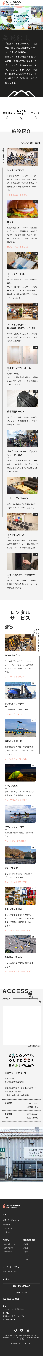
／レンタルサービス (10, 1228)
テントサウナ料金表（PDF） (16, 882)
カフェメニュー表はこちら (18, 246)
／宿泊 (25, 1252)
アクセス (6, 1279)
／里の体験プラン (9, 1252)
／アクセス (6, 1232)
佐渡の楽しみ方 (29, 1240)
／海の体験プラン (9, 1248)
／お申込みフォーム (10, 1271)
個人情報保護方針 (9, 1319)
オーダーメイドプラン (11, 1267)
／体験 (25, 1244)
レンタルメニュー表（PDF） (16, 759)
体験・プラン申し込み (21, 1286)
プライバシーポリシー (18, 1337)
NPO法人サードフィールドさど (13, 1316)
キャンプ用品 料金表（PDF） (16, 800)
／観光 (25, 1248)
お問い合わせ (21, 1292)
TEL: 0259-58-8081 (11, 1299)
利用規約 (30, 1337)
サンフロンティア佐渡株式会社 (13, 1309)
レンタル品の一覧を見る (17, 195)
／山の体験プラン (9, 1244)
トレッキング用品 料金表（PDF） (18, 930)
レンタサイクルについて (14, 676)
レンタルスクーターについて (16, 714)
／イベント (27, 1259)
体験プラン (7, 1240)
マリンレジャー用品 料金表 (16, 841)
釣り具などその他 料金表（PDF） (18, 971)
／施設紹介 (7, 1224)
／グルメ (26, 1255)
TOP (4, 1214)
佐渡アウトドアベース (11, 1220)
